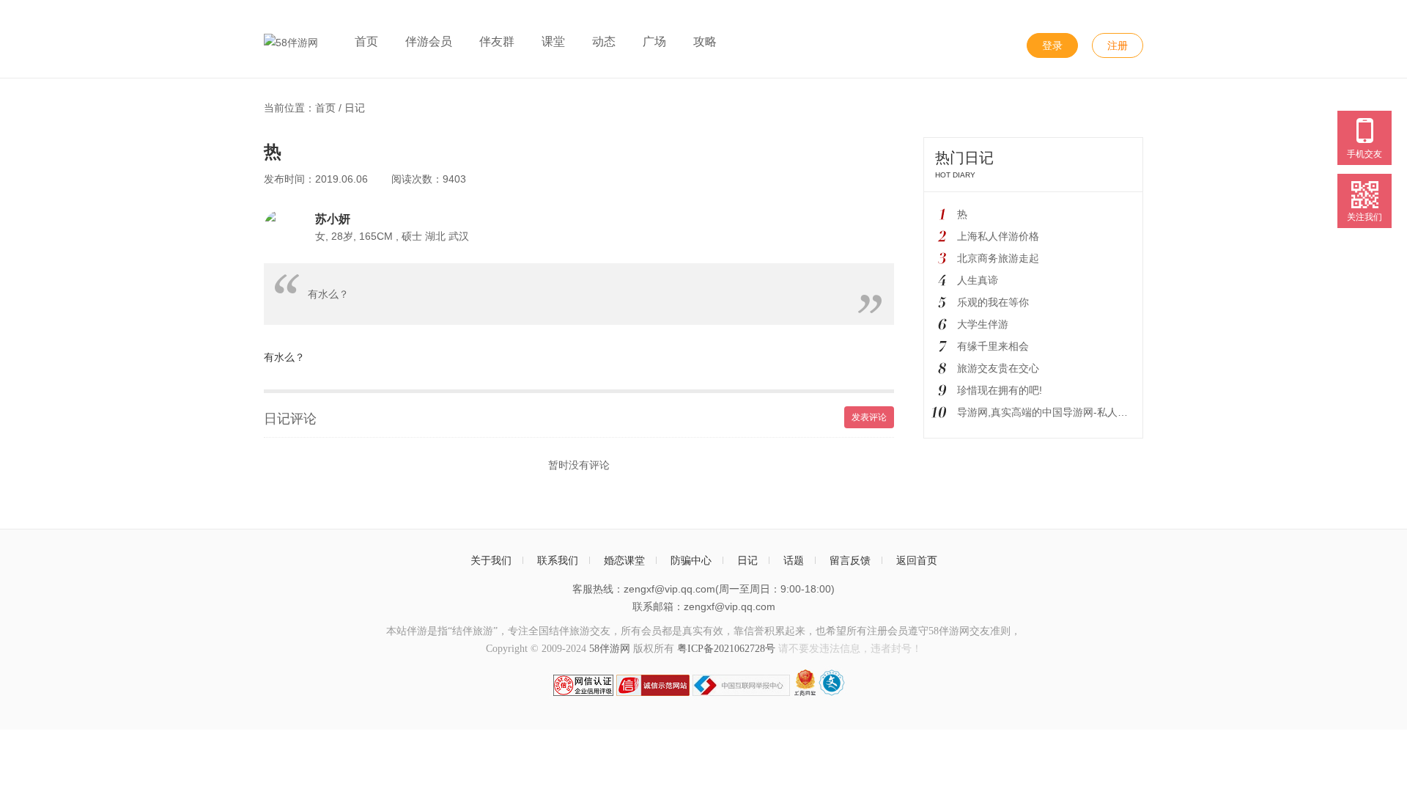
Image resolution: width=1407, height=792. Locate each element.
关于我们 (491, 560)
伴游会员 (428, 41)
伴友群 (496, 41)
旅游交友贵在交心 (998, 368)
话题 (793, 560)
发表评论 (869, 417)
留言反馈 (850, 560)
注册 (1117, 45)
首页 (366, 41)
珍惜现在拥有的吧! (999, 390)
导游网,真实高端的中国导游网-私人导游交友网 (1063, 412)
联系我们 (557, 560)
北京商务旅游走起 (998, 258)
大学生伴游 (982, 324)
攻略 (705, 41)
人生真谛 (977, 280)
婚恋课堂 (624, 560)
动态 (604, 41)
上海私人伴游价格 (998, 236)
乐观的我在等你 (993, 302)
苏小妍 (332, 218)
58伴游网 (609, 648)
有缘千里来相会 (993, 346)
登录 (1052, 45)
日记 (354, 108)
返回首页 (916, 560)
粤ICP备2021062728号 (726, 648)
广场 (654, 41)
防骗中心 (691, 560)
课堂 (553, 41)
